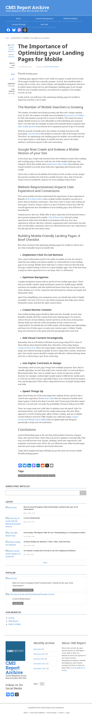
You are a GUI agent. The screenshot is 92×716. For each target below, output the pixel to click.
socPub (11, 618)
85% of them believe (34, 199)
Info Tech (44, 24)
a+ (13, 78)
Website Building (70, 18)
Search (45, 475)
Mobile (38, 475)
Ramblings (18, 603)
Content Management (44, 18)
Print (13, 74)
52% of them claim (56, 217)
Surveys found (34, 133)
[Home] (15, 651)
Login (68, 712)
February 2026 (39, 654)
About (25, 712)
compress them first (26, 348)
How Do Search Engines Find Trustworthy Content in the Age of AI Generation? (51, 508)
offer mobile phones (26, 126)
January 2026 (39, 659)
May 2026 (37, 649)
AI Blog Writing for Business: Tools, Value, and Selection (47, 542)
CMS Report (13, 621)
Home (18, 18)
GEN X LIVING (14, 624)
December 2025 (40, 664)
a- (10, 79)
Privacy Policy (51, 712)
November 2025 (40, 668)
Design (52, 475)
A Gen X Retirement (32, 518)
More (45, 563)
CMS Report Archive (27, 7)
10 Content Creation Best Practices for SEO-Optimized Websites (50, 551)
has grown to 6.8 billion (74, 115)
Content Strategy (18, 24)
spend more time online (57, 164)
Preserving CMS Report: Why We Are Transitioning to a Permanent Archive (54, 532)
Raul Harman (11, 56)
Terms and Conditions (37, 712)
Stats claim (49, 398)
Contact (61, 712)
